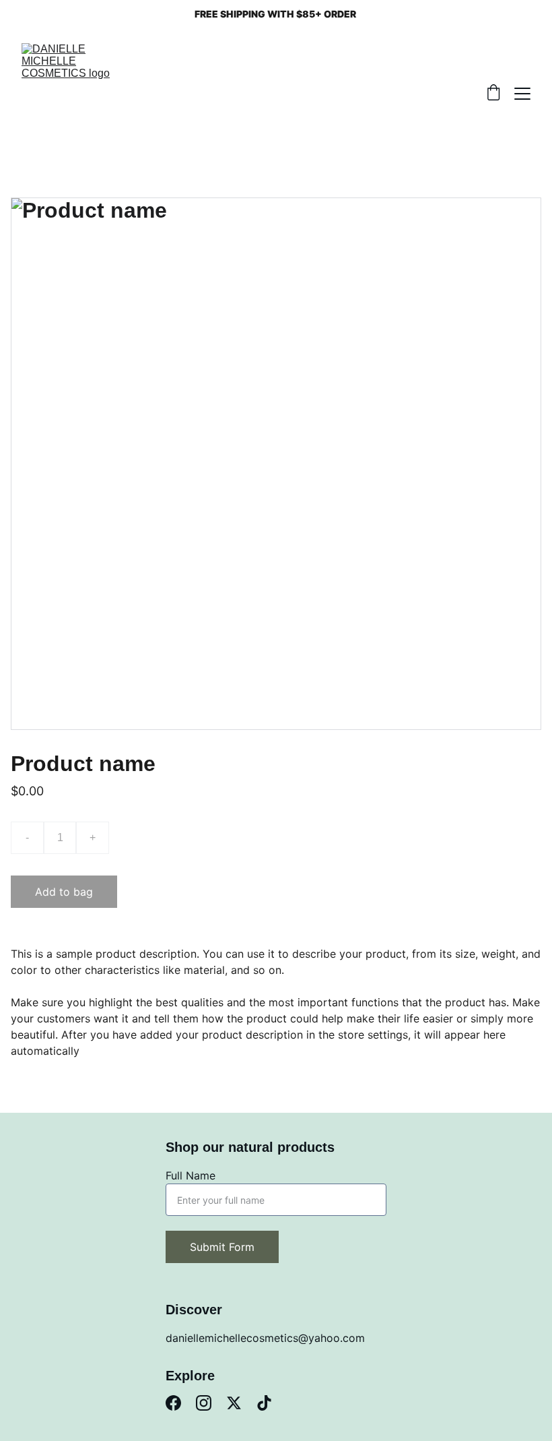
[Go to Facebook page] (173, 1403)
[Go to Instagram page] (203, 1403)
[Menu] (522, 94)
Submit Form (222, 1247)
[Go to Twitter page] (234, 1403)
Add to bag (64, 891)
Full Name (190, 1175)
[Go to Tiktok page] (264, 1403)
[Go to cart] (493, 94)
